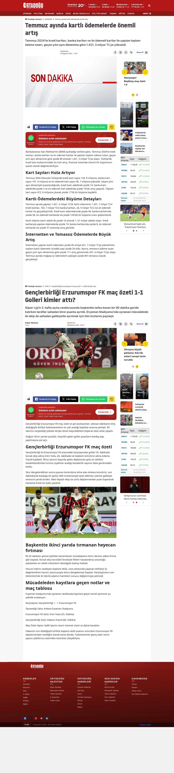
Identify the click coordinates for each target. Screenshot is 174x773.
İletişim (134, 687)
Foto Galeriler (110, 697)
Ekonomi (26, 687)
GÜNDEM (27, 14)
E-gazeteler (54, 697)
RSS (27, 725)
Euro (105, 4)
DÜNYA (131, 14)
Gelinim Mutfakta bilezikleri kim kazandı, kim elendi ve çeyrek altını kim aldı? (141, 420)
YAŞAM (113, 14)
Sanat (79, 694)
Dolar (92, 4)
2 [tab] (136, 230)
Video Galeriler (56, 694)
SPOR (68, 14)
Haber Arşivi (55, 700)
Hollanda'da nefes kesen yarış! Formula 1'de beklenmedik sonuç (141, 135)
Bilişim (79, 707)
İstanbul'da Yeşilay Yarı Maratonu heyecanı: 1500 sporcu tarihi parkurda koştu (141, 149)
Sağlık (25, 697)
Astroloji (80, 690)
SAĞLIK (59, 14)
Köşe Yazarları (55, 687)
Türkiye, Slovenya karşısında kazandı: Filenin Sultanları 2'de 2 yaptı (135, 226)
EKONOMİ (49, 14)
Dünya (79, 700)
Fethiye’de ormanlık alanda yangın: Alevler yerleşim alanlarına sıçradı (141, 407)
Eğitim (25, 704)
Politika (26, 701)
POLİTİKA (38, 14)
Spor (25, 691)
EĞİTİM (122, 14)
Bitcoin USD (137, 4)
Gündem (26, 684)
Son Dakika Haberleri (140, 694)
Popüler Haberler (84, 687)
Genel (79, 704)
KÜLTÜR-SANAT (99, 14)
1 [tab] (133, 230)
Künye (134, 684)
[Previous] (124, 72)
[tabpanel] (135, 76)
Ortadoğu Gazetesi (34, 19)
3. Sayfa (26, 694)
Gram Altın (122, 4)
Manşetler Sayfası (57, 690)
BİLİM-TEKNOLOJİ (81, 14)
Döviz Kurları (109, 687)
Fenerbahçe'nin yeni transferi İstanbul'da (135, 497)
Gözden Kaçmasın (84, 697)
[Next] (145, 72)
